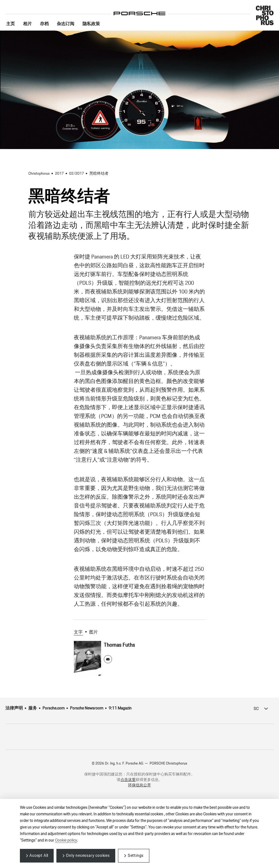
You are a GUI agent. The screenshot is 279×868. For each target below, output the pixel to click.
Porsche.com (54, 708)
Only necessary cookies (88, 855)
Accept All (38, 855)
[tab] (80, 632)
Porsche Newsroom (86, 708)
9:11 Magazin (120, 708)
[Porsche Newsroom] (139, 9)
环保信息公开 (139, 785)
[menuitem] (10, 24)
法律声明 (14, 708)
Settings (136, 855)
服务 (32, 708)
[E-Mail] (108, 659)
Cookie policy (66, 840)
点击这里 (128, 780)
